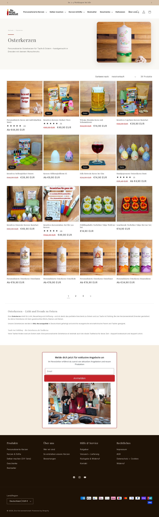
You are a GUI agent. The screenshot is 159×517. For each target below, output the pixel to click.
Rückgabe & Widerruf (90, 459)
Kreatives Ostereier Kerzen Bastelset (22, 225)
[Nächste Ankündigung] (151, 2)
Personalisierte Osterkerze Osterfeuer (96, 279)
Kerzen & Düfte (14, 454)
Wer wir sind (49, 449)
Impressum (122, 449)
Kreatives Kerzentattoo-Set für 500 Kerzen (58, 226)
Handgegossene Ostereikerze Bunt (132, 173)
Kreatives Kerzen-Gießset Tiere (57, 120)
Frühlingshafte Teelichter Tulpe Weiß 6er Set (97, 226)
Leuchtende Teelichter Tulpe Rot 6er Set (134, 225)
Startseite (11, 30)
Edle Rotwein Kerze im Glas (92, 173)
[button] (35, 12)
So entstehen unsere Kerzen (56, 454)
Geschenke (12, 463)
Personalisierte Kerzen (17, 449)
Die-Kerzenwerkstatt (22, 511)
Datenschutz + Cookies (128, 459)
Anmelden (80, 378)
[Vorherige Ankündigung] (7, 2)
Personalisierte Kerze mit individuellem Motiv (24, 121)
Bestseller (11, 468)
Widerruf (121, 463)
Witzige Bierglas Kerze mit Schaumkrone (91, 121)
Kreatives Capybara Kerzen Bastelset (132, 120)
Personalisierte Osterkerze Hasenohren (134, 279)
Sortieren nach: (102, 76)
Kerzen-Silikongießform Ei (55, 173)
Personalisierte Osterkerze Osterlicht (59, 279)
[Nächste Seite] (91, 296)
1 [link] (68, 296)
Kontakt (83, 463)
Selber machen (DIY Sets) (19, 459)
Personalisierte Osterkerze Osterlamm (23, 279)
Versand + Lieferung (89, 454)
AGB (119, 454)
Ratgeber (84, 449)
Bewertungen (49, 459)
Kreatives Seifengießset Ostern (20, 173)
